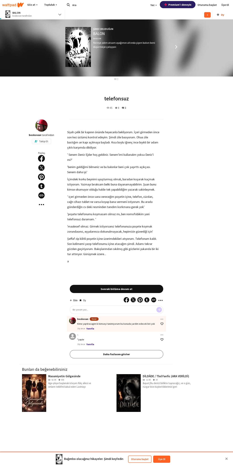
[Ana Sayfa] (13, 5)
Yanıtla (90, 328)
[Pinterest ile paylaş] (41, 176)
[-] (72, 336)
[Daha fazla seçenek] (162, 319)
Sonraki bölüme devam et (116, 289)
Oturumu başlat (140, 459)
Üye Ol (161, 459)
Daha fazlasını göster (116, 354)
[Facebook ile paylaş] (41, 158)
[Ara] (68, 5)
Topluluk (49, 4)
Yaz (152, 5)
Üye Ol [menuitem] (225, 4)
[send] (159, 310)
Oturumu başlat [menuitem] (207, 4)
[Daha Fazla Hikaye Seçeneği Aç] (41, 204)
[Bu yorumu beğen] (161, 323)
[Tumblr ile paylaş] (41, 186)
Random (97, 38)
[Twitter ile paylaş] (41, 167)
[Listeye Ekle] (207, 15)
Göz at (31, 4)
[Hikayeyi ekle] (41, 195)
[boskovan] (72, 320)
